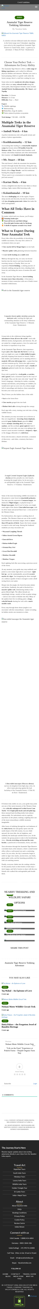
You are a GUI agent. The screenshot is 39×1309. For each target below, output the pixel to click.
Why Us (29, 1276)
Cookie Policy (19, 1220)
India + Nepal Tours (19, 1195)
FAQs (20, 1209)
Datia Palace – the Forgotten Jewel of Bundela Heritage (19, 1025)
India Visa (18, 1276)
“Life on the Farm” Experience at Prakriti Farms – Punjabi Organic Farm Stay (19, 1050)
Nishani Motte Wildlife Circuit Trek (18, 1006)
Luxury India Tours (19, 1180)
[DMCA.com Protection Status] (19, 1301)
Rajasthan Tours (19, 1169)
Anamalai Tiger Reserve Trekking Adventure (19, 24)
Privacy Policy (19, 1216)
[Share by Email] (26, 952)
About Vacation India (19, 1206)
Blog (8, 1276)
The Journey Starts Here (14, 1147)
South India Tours (19, 1173)
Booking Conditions (19, 1213)
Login (35, 1083)
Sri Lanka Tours (19, 1192)
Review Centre (19, 1223)
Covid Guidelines (24, 2)
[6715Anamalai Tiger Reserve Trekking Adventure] (19, 34)
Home (5, 1274)
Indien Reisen (19, 1227)
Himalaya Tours (19, 1177)
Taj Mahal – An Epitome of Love (17, 991)
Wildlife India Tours (19, 1184)
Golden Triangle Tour (19, 1188)
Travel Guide (29, 1274)
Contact (15, 1274)
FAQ (19, 1279)
